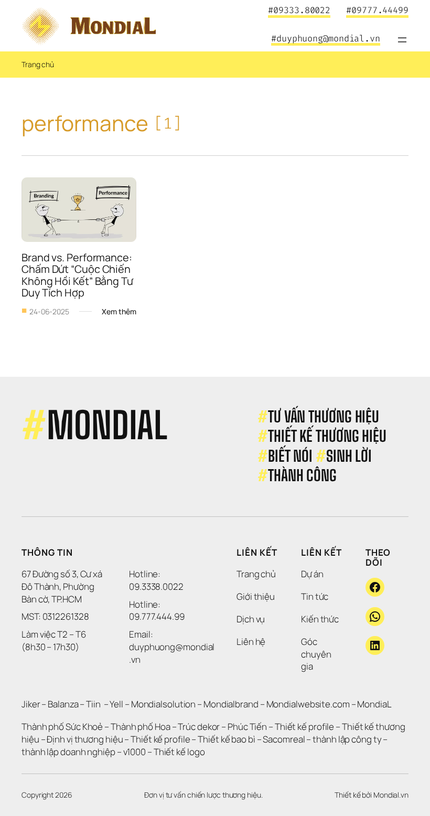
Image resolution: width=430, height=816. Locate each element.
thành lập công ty (347, 739)
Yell (116, 704)
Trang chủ (38, 64)
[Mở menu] (402, 40)
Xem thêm (119, 311)
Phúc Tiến (248, 726)
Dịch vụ (250, 619)
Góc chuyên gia (316, 653)
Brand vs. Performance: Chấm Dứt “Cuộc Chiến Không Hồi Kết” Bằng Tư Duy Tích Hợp (78, 275)
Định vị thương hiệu (85, 739)
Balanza (63, 704)
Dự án (312, 574)
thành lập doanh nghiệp (68, 752)
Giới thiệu (255, 596)
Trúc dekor (199, 726)
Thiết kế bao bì (226, 739)
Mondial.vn (390, 795)
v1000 (134, 752)
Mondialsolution (163, 704)
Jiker (31, 704)
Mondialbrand (231, 704)
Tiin (93, 704)
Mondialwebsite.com (308, 704)
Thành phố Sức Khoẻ (62, 726)
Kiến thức (320, 619)
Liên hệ (250, 641)
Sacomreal (284, 739)
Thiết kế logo (179, 752)
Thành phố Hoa (141, 726)
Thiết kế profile (304, 726)
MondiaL (374, 704)
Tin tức (314, 596)
